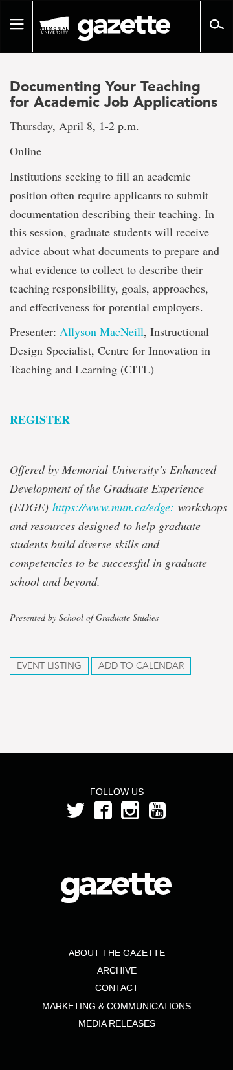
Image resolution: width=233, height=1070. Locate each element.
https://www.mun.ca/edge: (113, 507)
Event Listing (49, 665)
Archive (117, 970)
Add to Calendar (141, 665)
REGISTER (40, 419)
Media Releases (116, 1023)
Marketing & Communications (116, 1006)
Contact (117, 988)
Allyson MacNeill (102, 331)
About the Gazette (117, 953)
